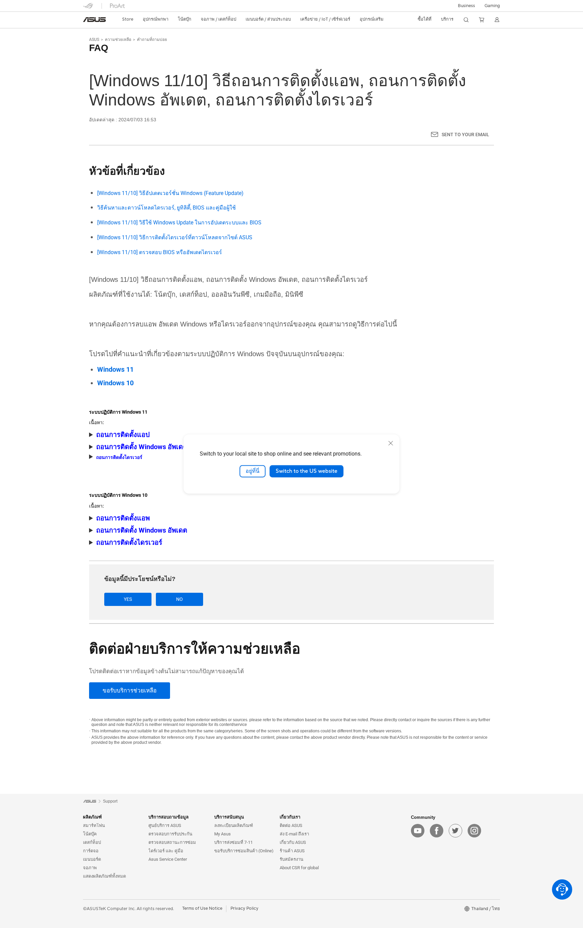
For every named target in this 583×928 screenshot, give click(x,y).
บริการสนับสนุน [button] (229, 817)
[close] (390, 443)
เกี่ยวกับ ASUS (293, 842)
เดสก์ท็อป (92, 842)
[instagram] (474, 830)
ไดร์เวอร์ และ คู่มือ (165, 851)
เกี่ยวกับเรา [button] (290, 817)
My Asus (222, 834)
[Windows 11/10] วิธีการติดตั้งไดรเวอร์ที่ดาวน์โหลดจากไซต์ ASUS (174, 237)
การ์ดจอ (91, 851)
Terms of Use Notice (202, 908)
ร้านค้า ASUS (292, 851)
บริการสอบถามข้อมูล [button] (168, 817)
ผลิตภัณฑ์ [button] (92, 817)
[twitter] (455, 830)
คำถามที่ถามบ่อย (152, 39)
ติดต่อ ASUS (291, 825)
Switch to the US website (306, 471)
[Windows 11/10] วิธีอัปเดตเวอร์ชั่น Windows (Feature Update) (170, 193)
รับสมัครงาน (291, 859)
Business (466, 5)
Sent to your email (465, 134)
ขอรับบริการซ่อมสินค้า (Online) (244, 851)
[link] (94, 19)
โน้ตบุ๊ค (90, 834)
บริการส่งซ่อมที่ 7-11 (233, 842)
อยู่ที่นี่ (252, 471)
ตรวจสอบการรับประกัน (170, 834)
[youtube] (417, 830)
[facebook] (436, 830)
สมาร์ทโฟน (94, 825)
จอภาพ (90, 867)
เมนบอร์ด (92, 859)
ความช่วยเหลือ (118, 39)
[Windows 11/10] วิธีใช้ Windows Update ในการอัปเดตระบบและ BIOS (179, 222)
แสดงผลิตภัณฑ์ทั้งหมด (104, 876)
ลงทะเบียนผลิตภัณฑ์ (233, 825)
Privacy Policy (244, 908)
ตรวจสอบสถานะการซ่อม (172, 842)
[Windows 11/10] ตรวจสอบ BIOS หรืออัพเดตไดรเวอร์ (159, 252)
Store (127, 19)
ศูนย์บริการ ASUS (164, 825)
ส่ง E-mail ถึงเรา (294, 834)
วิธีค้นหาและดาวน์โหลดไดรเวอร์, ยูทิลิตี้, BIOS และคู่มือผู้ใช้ (166, 207)
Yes (128, 599)
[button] (492, 5)
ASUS (94, 39)
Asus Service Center (167, 859)
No (179, 599)
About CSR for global (299, 867)
